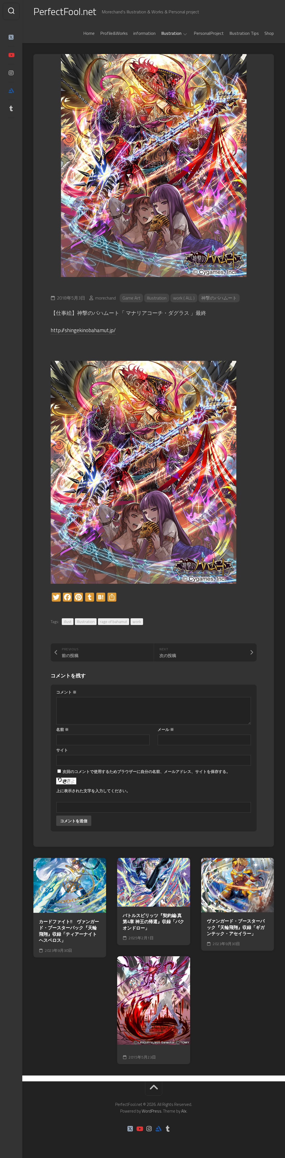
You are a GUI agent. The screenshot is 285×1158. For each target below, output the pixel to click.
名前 (62, 729)
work (136, 621)
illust (68, 621)
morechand (105, 298)
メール (166, 729)
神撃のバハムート (219, 298)
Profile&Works (114, 33)
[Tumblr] (11, 108)
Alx (183, 1111)
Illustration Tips (244, 33)
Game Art (131, 298)
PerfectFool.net (64, 11)
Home (89, 33)
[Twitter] (11, 37)
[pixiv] (11, 126)
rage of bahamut (113, 621)
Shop (269, 33)
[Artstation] (11, 91)
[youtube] (11, 55)
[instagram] (11, 73)
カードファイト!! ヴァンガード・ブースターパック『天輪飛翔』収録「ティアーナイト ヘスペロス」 (69, 930)
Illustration (171, 33)
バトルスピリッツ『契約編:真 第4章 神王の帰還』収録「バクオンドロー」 (153, 921)
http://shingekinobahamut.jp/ (83, 330)
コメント (66, 692)
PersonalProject (209, 33)
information (144, 33)
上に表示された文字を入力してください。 (93, 791)
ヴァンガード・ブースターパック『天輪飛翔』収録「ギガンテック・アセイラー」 (236, 927)
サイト (62, 750)
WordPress (151, 1111)
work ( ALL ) (184, 298)
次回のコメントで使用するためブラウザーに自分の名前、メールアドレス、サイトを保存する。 (146, 771)
